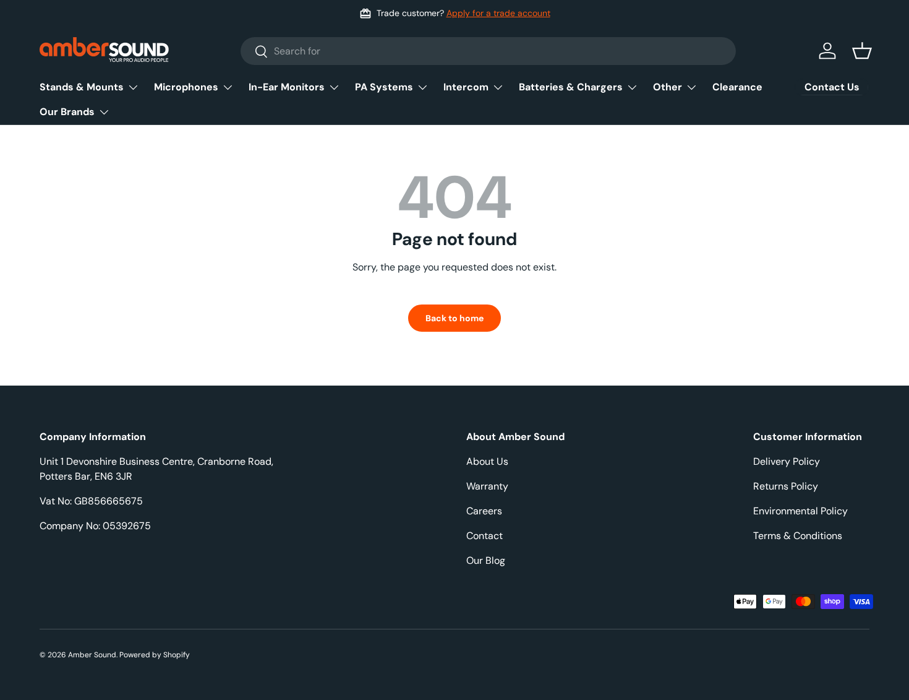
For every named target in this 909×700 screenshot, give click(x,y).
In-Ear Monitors (287, 86)
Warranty (487, 486)
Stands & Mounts (82, 86)
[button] (862, 50)
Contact (484, 535)
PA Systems (384, 86)
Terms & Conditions (797, 535)
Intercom (466, 86)
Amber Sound (92, 655)
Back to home (454, 318)
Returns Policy (785, 486)
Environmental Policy (800, 510)
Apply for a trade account (498, 13)
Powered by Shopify (154, 655)
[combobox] (488, 51)
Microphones (186, 86)
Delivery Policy (786, 461)
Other (667, 86)
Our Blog (485, 560)
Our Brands (67, 111)
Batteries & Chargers (571, 86)
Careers (484, 510)
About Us (487, 461)
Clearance (737, 86)
